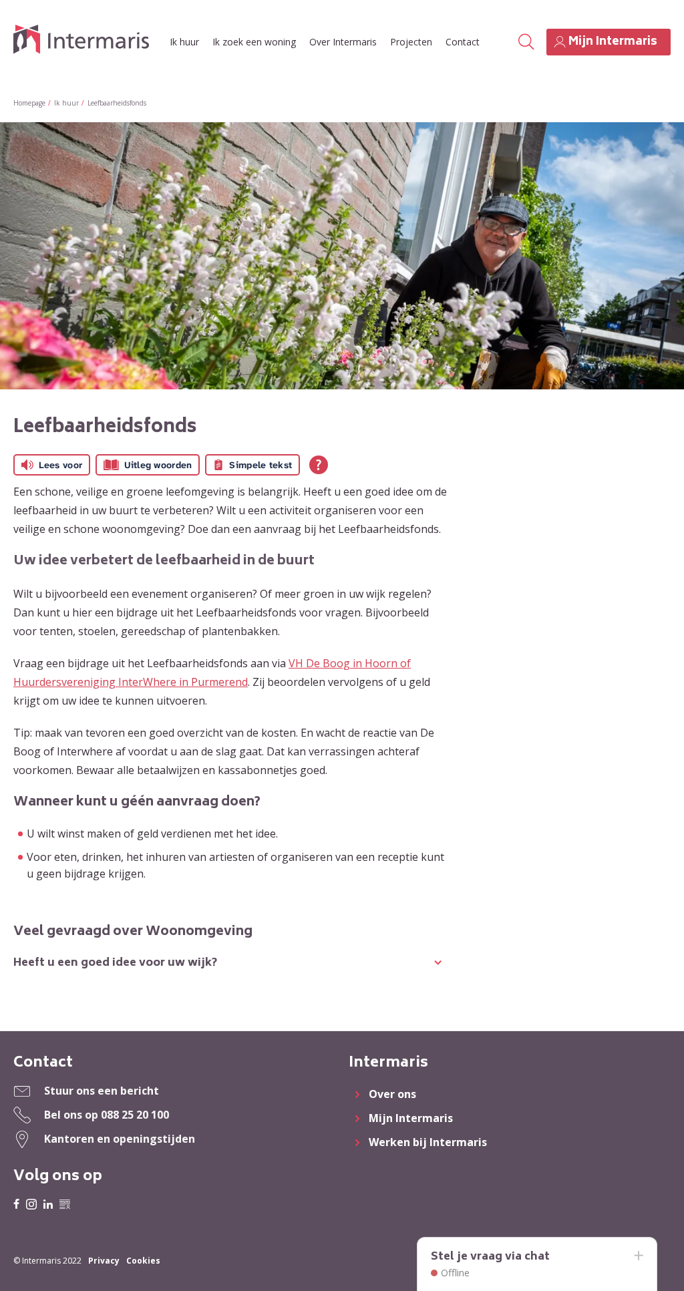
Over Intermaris (343, 41)
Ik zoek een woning (254, 41)
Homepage (29, 103)
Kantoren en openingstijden (119, 1138)
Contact (463, 41)
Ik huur (184, 41)
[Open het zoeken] (526, 42)
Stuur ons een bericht (101, 1090)
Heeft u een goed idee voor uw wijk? (115, 963)
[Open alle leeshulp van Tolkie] (318, 464)
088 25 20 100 (135, 1114)
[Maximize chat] (638, 1256)
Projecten (411, 41)
